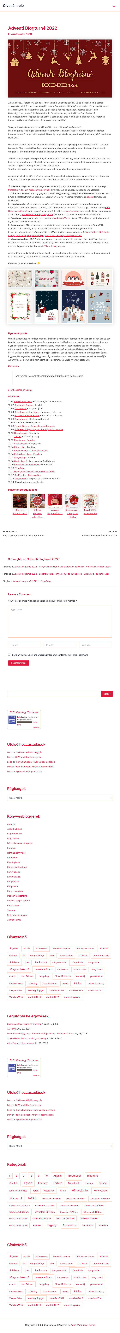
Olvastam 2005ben (100, 1198)
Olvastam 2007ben (44, 1205)
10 (46, 1175)
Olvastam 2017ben (65, 1218)
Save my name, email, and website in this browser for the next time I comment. (50, 655)
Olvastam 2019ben (18, 1225)
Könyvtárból (100, 1190)
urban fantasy (96, 983)
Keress (107, 694)
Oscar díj (80, 976)
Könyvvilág (19, 447)
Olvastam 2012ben (69, 1212)
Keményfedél (13, 862)
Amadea (11, 824)
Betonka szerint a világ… (26, 412)
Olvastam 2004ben (75, 1198)
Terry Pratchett (50, 983)
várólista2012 (76, 990)
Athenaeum (42, 948)
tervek (65, 983)
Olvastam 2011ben (45, 1212)
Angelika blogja (14, 829)
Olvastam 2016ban (41, 1218)
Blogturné (92, 1175)
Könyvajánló (80, 1190)
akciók (26, 948)
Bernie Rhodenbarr (62, 948)
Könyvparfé (13, 881)
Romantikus (70, 1225)
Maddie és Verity (61, 218)
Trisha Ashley (51, 246)
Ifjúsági (103, 1183)
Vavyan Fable (15, 990)
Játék (35, 1190)
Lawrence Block (43, 969)
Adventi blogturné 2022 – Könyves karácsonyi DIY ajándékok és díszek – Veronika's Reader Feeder (62, 566)
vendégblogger (36, 990)
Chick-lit (13, 1183)
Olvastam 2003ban (51, 1198)
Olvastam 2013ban (93, 1212)
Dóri (9, 757)
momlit (12, 976)
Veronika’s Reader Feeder (26, 415)
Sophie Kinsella (16, 983)
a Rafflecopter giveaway (20, 390)
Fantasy (43, 1183)
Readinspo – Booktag (24, 440)
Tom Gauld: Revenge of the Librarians (63, 235)
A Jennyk (12, 1028)
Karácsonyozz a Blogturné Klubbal (72, 513)
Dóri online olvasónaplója (19, 843)
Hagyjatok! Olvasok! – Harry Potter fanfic (34, 471)
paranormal (96, 976)
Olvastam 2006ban (19, 1205)
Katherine (12, 857)
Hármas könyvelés (16, 853)
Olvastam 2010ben (19, 1212)
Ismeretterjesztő (18, 1190)
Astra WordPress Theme (83, 1325)
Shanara (11, 910)
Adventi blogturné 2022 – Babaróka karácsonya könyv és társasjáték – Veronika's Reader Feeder (61, 574)
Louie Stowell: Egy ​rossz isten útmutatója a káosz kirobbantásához (40, 1033)
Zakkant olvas (14, 919)
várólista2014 (95, 990)
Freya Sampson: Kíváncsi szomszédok (35, 762)
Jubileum (14, 962)
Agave (14, 948)
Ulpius (78, 983)
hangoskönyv (37, 955)
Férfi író (57, 1182)
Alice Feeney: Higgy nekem (20, 1043)
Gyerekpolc (74, 1183)
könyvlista (93, 962)
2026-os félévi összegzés (29, 752)
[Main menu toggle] (114, 6)
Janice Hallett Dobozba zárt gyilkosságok (27, 1038)
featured (13, 955)
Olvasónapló (13, 5)
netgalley (44, 976)
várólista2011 (57, 990)
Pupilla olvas (13, 905)
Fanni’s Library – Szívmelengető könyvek (34, 426)
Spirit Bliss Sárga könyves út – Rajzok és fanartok (38, 429)
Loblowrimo (62, 969)
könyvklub (77, 962)
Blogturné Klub (14, 833)
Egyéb (28, 1182)
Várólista (103, 1225)
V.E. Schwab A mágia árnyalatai (37, 214)
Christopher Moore (85, 948)
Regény (52, 1225)
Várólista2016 (34, 997)
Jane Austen (66, 955)
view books (36, 727)
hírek (52, 955)
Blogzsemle (13, 838)
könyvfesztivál (59, 962)
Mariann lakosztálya (17, 896)
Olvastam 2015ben (18, 1218)
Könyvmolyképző (19, 969)
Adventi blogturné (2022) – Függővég (32, 581)
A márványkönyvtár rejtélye (29, 235)
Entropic (11, 848)
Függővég (19, 468)
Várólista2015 (16, 997)
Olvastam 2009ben (94, 1205)
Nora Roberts (63, 976)
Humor (89, 1183)
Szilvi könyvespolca (17, 915)
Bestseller (74, 1175)
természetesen (72, 211)
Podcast (37, 1225)
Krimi (63, 1190)
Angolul (57, 1175)
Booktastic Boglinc (23, 405)
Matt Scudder (80, 969)
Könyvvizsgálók (15, 891)
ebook (104, 948)
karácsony (41, 962)
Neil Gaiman (27, 976)
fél (24, 955)
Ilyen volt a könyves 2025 (29, 771)
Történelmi (88, 1225)
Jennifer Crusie (101, 955)
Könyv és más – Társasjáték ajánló (31, 450)
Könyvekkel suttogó (17, 867)
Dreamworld (20, 408)
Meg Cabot (97, 969)
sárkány (33, 983)
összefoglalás (72, 997)
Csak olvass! (20, 419)
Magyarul (16, 1198)
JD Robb (83, 955)
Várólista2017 (52, 997)
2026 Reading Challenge (24, 712)
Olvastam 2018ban (89, 1218)
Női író (32, 1198)
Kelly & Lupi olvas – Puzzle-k (28, 454)
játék (27, 962)
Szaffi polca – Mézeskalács (27, 475)
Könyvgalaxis (13, 872)
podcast (89, 197)
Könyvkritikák (13, 876)
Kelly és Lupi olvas (23, 401)
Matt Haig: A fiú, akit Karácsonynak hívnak (29, 190)
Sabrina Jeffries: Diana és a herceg (24, 1024)
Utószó (17, 436)
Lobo (19, 717)
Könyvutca (12, 886)
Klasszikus (49, 1190)
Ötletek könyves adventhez (37, 513)
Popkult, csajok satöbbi (18, 900)
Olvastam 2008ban (69, 1205)
